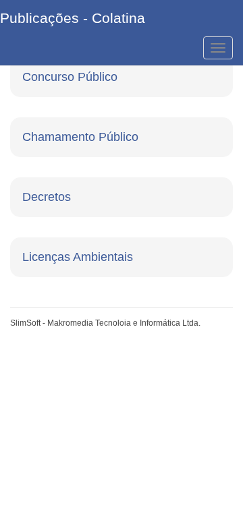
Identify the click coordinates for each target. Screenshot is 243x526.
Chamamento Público (80, 137)
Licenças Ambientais (77, 257)
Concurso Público (69, 77)
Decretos (46, 197)
